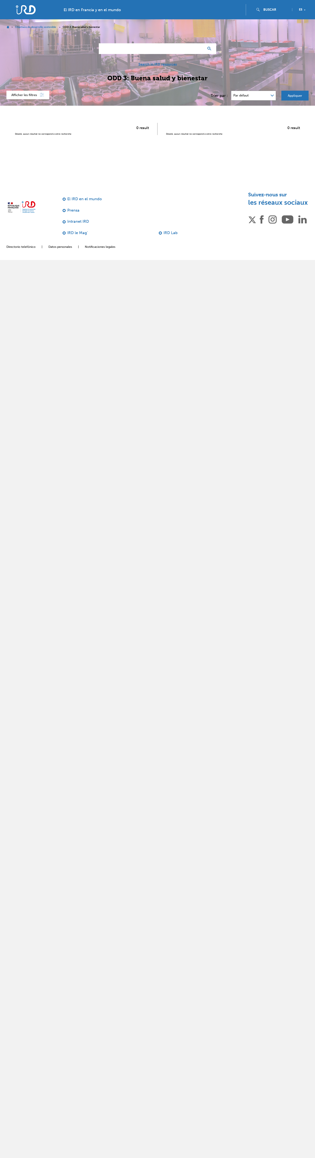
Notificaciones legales (100, 255)
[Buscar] (210, 57)
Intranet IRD (78, 230)
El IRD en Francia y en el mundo (92, 18)
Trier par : (219, 104)
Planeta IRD (300, 4)
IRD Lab (171, 241)
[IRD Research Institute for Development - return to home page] (21, 215)
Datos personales (60, 255)
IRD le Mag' (77, 241)
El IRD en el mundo (84, 207)
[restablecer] (199, 57)
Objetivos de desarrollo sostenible (35, 35)
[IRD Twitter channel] (252, 228)
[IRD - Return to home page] (25, 18)
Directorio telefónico (21, 255)
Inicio (7, 36)
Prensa (73, 219)
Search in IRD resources (157, 73)
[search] (276, 18)
